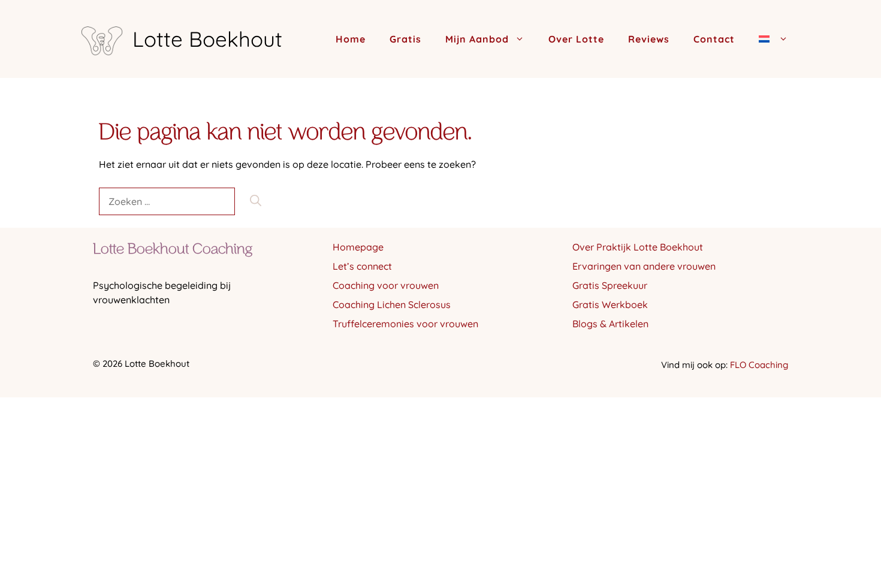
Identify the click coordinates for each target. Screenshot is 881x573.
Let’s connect (362, 266)
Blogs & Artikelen (610, 324)
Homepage (358, 247)
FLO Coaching (759, 364)
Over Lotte (576, 39)
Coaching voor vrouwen (386, 285)
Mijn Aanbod (477, 39)
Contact (714, 39)
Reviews (648, 39)
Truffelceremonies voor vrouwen (405, 324)
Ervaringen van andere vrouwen (644, 266)
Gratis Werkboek (610, 304)
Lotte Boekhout (207, 39)
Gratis (405, 39)
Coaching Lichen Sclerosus (392, 304)
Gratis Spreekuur (609, 285)
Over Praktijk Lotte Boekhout (637, 247)
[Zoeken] (255, 201)
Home (351, 39)
